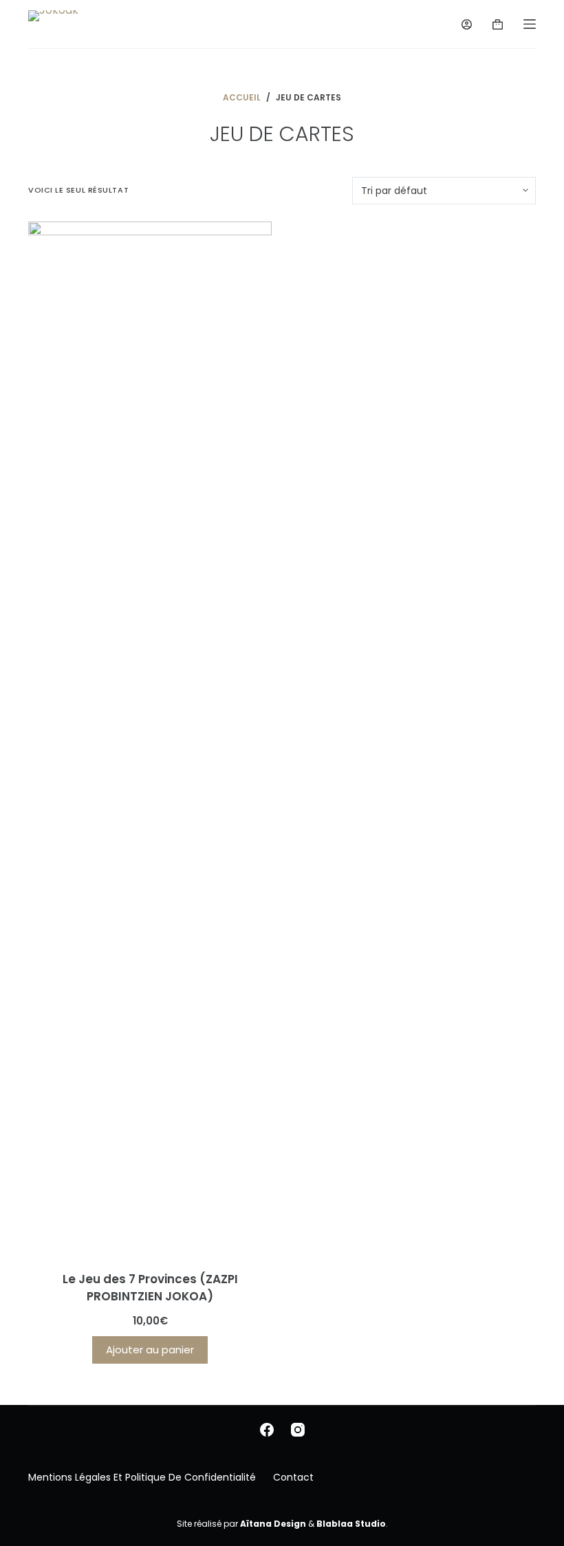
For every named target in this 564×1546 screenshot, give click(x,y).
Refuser (145, 1506)
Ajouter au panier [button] (150, 1349)
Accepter (73, 1506)
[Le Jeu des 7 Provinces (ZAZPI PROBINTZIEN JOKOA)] (150, 738)
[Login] (467, 24)
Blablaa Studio (351, 1523)
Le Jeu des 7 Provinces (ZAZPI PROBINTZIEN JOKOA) (150, 1288)
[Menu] (529, 24)
